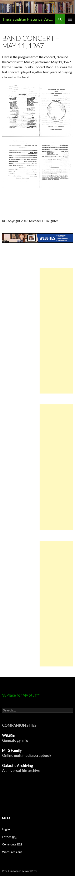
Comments (12, 844)
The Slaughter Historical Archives (28, 19)
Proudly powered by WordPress (20, 870)
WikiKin (8, 735)
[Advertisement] (56, 331)
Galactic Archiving (17, 765)
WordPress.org (12, 852)
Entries (9, 837)
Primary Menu (70, 19)
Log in (6, 829)
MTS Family (12, 750)
